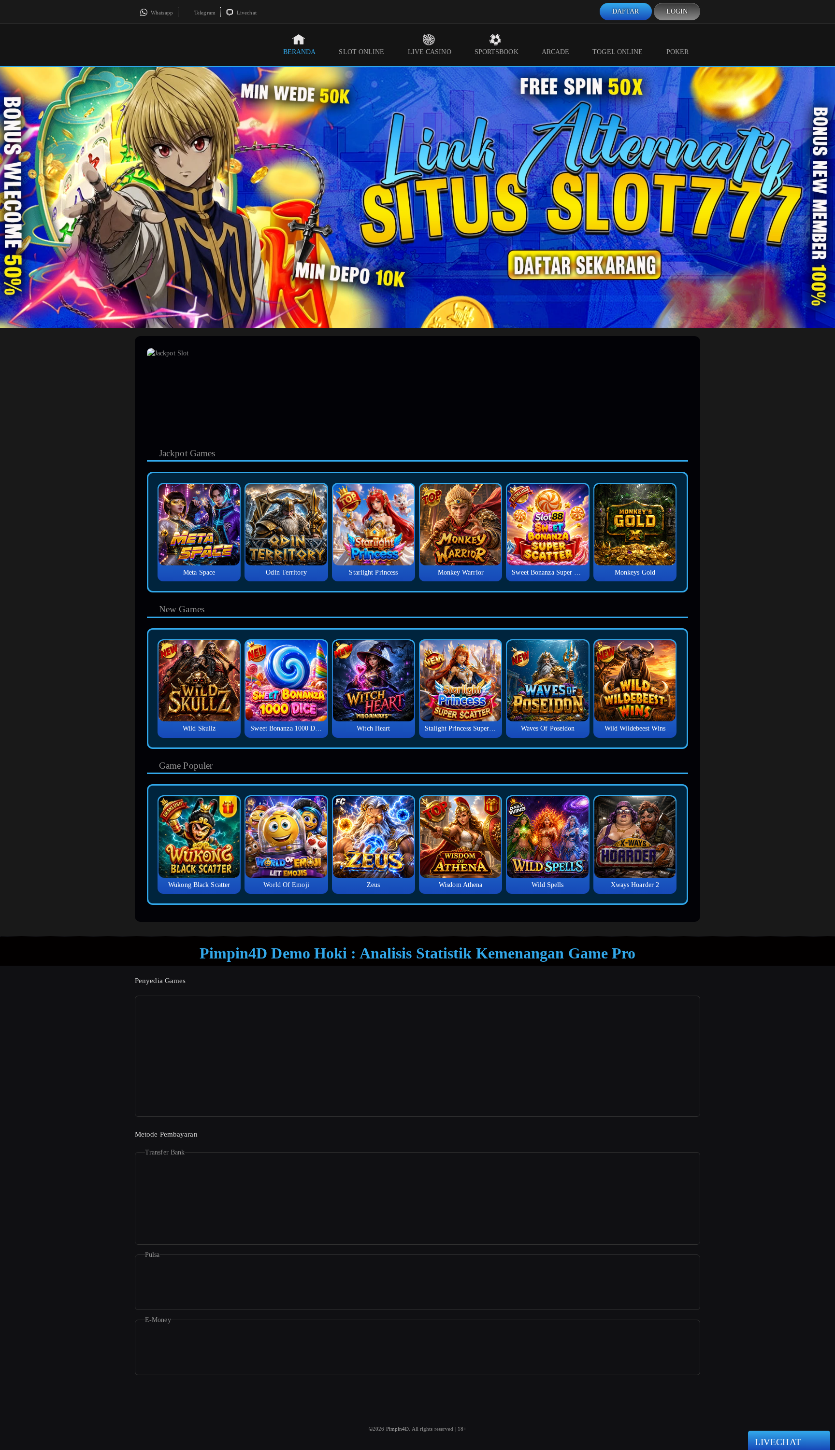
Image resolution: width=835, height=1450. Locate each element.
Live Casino (429, 52)
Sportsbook (496, 52)
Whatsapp (161, 12)
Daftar (625, 11)
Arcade (556, 52)
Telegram (204, 12)
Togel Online (617, 52)
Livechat (246, 12)
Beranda (299, 52)
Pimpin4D (397, 1429)
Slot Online (361, 52)
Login (677, 11)
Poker (677, 52)
